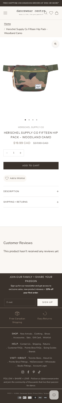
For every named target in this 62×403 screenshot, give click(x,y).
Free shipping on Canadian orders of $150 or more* (31, 3)
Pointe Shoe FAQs (33, 347)
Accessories (18, 337)
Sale (28, 337)
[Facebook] (28, 372)
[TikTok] (39, 372)
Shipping (37, 344)
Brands (32, 351)
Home (7, 23)
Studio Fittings (24, 365)
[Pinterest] (33, 372)
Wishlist (47, 337)
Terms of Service (49, 393)
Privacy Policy (38, 393)
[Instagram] (22, 372)
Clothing (38, 333)
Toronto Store (34, 358)
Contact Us (25, 344)
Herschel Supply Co (31, 127)
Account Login (40, 365)
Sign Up (47, 302)
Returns (46, 344)
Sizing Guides (50, 347)
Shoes (47, 333)
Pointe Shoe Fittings (18, 361)
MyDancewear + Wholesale (42, 361)
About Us (47, 358)
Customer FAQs (15, 347)
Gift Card (37, 337)
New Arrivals (26, 333)
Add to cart (31, 165)
